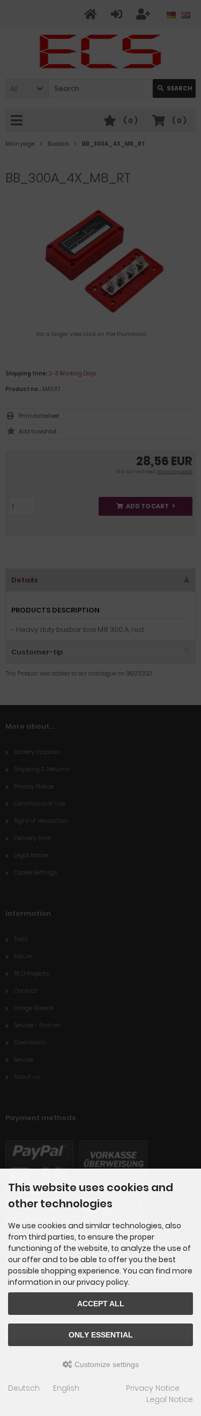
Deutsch (24, 1388)
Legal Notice (169, 1399)
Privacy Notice (153, 1388)
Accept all (100, 1303)
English (66, 1388)
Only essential (101, 1334)
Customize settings (105, 1364)
